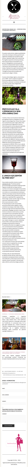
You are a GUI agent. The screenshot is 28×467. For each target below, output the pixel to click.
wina (14, 236)
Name (3, 388)
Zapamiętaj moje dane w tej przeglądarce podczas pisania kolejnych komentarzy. (12, 410)
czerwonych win (6, 184)
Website (4, 401)
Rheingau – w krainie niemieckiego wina (13, 314)
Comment (4, 413)
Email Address (5, 394)
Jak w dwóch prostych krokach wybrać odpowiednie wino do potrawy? (13, 353)
